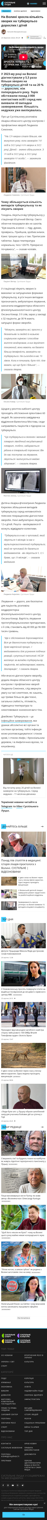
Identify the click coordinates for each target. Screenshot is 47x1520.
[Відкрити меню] (45, 3)
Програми (6, 1460)
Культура (29, 1362)
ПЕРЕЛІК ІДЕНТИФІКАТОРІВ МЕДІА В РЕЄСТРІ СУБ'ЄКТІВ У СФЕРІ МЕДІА (32, 1465)
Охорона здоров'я (20, 11)
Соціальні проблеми (34, 1423)
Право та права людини (9, 1409)
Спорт (4, 1366)
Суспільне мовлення (11, 1448)
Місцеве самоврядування (33, 1409)
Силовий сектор (9, 1414)
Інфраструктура (32, 1399)
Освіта (27, 1387)
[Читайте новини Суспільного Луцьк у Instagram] (8, 1485)
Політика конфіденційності (10, 1455)
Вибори (5, 1391)
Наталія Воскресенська (16, 32)
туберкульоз (10, 85)
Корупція (29, 1378)
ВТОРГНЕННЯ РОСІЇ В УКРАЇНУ (33, 1356)
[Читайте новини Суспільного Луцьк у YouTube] (13, 1485)
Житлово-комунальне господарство (8, 1401)
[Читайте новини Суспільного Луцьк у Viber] (18, 1485)
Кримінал (6, 1382)
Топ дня (28, 1431)
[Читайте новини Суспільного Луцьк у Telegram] (22, 1485)
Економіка (6, 1387)
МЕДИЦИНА (6, 11)
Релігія (27, 1418)
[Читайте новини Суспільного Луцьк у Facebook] (3, 1485)
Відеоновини (35, 11)
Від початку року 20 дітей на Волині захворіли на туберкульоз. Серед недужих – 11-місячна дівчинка (22, 790)
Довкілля (6, 1395)
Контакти (6, 1443)
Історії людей (31, 1414)
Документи (30, 1454)
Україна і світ (7, 1362)
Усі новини (7, 1355)
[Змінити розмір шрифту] (44, 38)
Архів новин (30, 1443)
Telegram (6, 806)
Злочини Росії (8, 1423)
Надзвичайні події (33, 1391)
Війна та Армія (31, 1427)
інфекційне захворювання (16, 720)
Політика (6, 1418)
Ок (23, 1515)
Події (3, 1378)
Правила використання (31, 1449)
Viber (19, 806)
